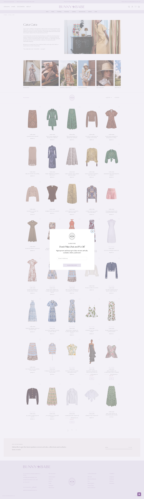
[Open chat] (139, 494)
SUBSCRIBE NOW (72, 265)
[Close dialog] (92, 231)
